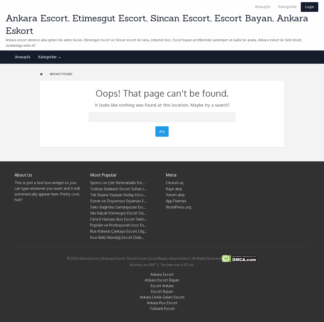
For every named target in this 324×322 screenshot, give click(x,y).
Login (309, 6)
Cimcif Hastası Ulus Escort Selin (117, 219)
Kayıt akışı (174, 188)
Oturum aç (175, 182)
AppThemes (176, 201)
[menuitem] (262, 7)
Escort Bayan (162, 291)
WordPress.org (178, 207)
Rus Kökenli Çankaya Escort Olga (118, 231)
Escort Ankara (162, 285)
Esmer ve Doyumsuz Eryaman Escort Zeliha (127, 201)
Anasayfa (262, 6)
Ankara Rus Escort (162, 302)
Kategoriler (287, 6)
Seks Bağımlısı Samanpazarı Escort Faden (125, 207)
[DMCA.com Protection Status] (239, 258)
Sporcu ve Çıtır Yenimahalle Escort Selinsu (125, 182)
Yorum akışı (175, 194)
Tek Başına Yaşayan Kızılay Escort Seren (123, 194)
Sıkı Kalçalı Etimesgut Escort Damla (120, 213)
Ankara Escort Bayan (162, 280)
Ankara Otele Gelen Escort (162, 297)
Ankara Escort (162, 274)
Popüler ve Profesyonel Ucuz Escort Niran (125, 225)
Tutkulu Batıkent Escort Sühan (116, 188)
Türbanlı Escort (162, 308)
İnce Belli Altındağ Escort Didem (117, 237)
